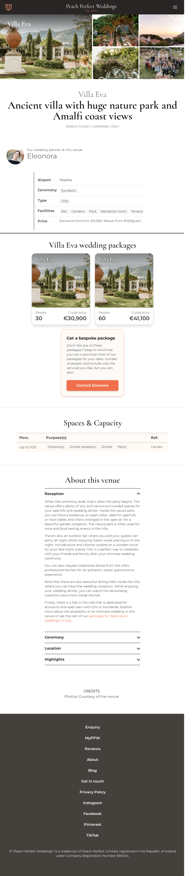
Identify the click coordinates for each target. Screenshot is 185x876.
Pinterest (90, 824)
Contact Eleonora (92, 385)
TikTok (91, 835)
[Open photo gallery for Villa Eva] (92, 46)
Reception (54, 494)
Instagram (90, 803)
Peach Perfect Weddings (91, 6)
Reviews (91, 749)
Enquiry (90, 727)
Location (51, 648)
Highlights (53, 659)
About (91, 759)
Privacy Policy (91, 792)
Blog (91, 770)
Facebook (91, 814)
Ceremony (52, 637)
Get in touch (90, 781)
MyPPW (90, 738)
